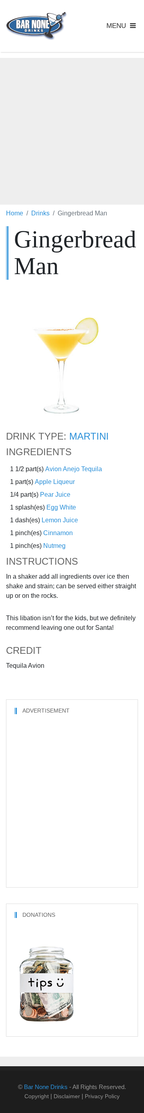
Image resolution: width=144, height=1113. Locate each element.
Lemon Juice (60, 520)
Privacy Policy (102, 1096)
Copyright (36, 1096)
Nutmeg (54, 545)
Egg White (61, 507)
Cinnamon (58, 533)
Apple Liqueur (55, 481)
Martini (89, 436)
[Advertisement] (72, 130)
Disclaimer (67, 1096)
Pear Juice (55, 494)
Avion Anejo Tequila (73, 469)
